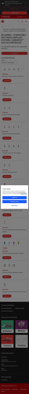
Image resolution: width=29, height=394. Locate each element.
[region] (14, 197)
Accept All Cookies (14, 201)
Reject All (14, 197)
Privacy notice (24, 193)
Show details (14, 205)
